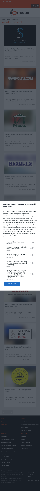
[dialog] (20, 246)
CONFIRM (12, 284)
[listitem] (20, 242)
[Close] (36, 205)
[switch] (31, 248)
